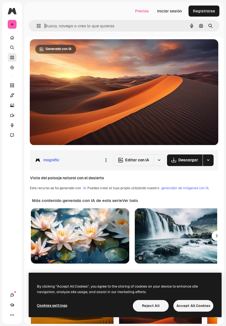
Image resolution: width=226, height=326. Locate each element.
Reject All (151, 305)
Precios (142, 11)
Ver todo (130, 200)
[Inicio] (12, 37)
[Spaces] (12, 95)
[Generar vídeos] (12, 115)
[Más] (12, 315)
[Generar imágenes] (12, 105)
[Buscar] (12, 47)
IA (84, 188)
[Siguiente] (217, 236)
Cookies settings (52, 305)
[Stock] (12, 57)
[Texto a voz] (12, 125)
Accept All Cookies (193, 305)
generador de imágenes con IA (185, 188)
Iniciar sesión (169, 11)
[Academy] (12, 305)
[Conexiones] (12, 295)
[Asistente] (12, 135)
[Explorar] (12, 67)
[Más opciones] (105, 160)
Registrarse (204, 11)
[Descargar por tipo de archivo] (208, 160)
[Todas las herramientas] (12, 85)
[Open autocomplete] (36, 26)
